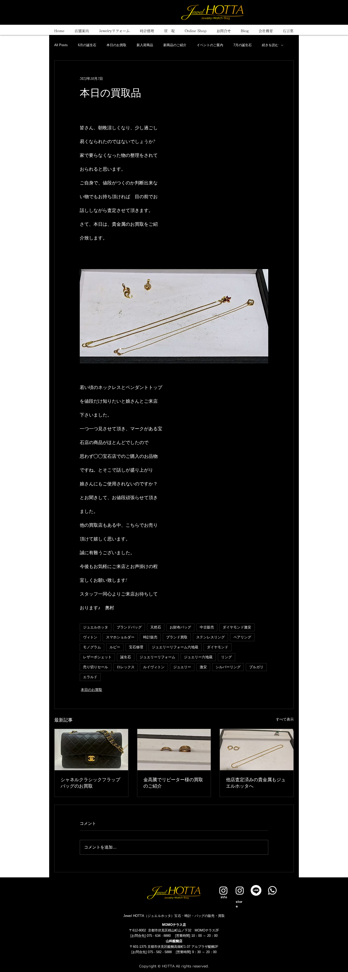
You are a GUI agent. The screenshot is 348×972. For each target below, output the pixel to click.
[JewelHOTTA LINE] (256, 890)
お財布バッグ (180, 627)
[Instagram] (223, 890)
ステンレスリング (210, 637)
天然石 (155, 627)
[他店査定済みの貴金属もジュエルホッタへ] (256, 749)
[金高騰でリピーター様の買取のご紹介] (174, 749)
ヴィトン (90, 637)
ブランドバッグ (129, 627)
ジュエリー (182, 667)
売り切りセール (95, 667)
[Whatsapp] (272, 890)
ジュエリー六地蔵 (198, 657)
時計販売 (150, 637)
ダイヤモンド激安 (237, 627)
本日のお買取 (116, 45)
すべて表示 (285, 719)
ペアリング (242, 637)
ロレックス (126, 667)
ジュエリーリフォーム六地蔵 (175, 647)
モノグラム (92, 647)
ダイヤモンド (217, 647)
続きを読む (270, 45)
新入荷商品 (145, 45)
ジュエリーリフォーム (157, 657)
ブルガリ (256, 667)
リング (226, 657)
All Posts (61, 45)
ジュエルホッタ (95, 627)
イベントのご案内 (210, 45)
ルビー (115, 647)
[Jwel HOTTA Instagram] (239, 890)
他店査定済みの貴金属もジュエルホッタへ (256, 782)
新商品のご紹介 (174, 45)
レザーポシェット (97, 657)
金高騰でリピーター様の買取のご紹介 (173, 782)
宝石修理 (136, 647)
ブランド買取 (177, 637)
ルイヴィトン (154, 667)
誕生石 (125, 657)
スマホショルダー (120, 637)
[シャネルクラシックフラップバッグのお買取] (91, 749)
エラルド (90, 677)
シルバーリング (228, 667)
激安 (203, 667)
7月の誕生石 (242, 45)
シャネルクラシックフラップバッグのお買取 (90, 782)
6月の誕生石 (87, 45)
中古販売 (207, 627)
